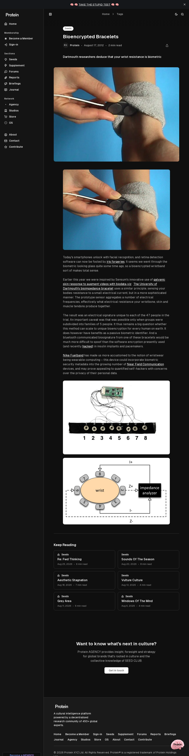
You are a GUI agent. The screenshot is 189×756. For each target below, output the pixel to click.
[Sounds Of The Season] (148, 559)
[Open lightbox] (165, 174)
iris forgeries (116, 261)
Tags (120, 14)
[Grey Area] (84, 601)
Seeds (68, 28)
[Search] (182, 14)
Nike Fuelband (73, 355)
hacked (87, 346)
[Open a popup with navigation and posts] (50, 14)
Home (106, 14)
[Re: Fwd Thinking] (84, 559)
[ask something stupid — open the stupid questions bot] (177, 744)
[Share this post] (167, 45)
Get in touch (116, 670)
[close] (185, 4)
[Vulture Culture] (148, 580)
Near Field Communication (145, 364)
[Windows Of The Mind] (148, 601)
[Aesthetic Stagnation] (84, 580)
